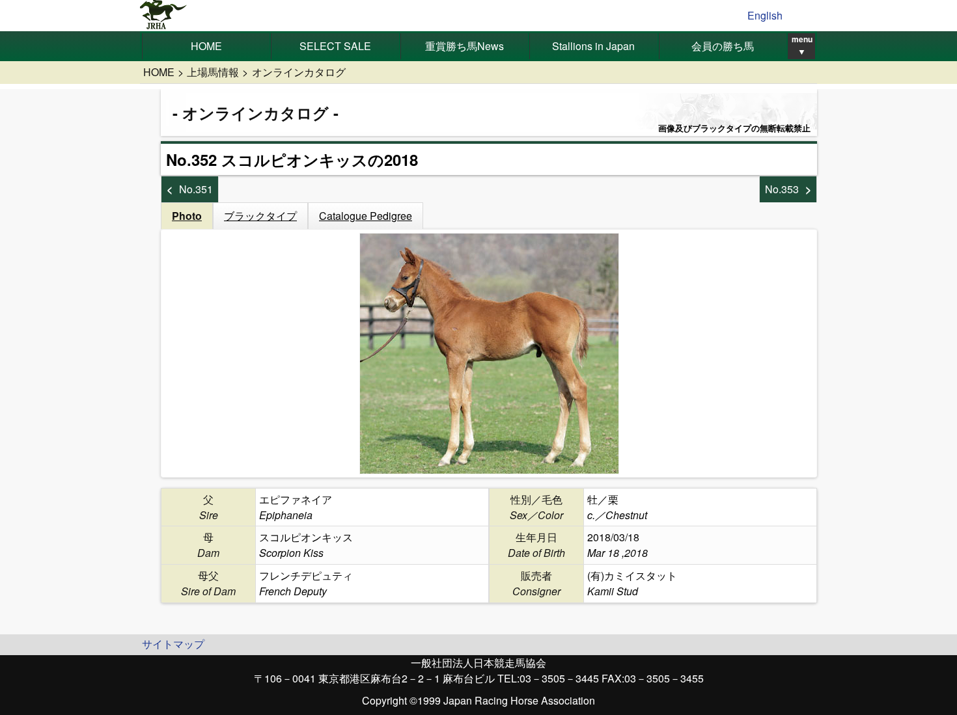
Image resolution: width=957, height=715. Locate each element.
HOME (206, 45)
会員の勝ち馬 (722, 45)
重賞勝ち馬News (464, 45)
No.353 (782, 189)
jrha (163, 15)
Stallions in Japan (593, 45)
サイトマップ (173, 643)
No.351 (196, 189)
